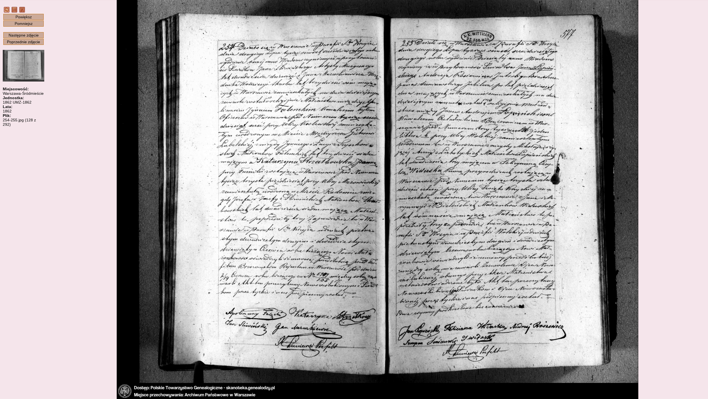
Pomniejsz (24, 23)
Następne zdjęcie (24, 35)
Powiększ (23, 17)
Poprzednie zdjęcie (23, 42)
